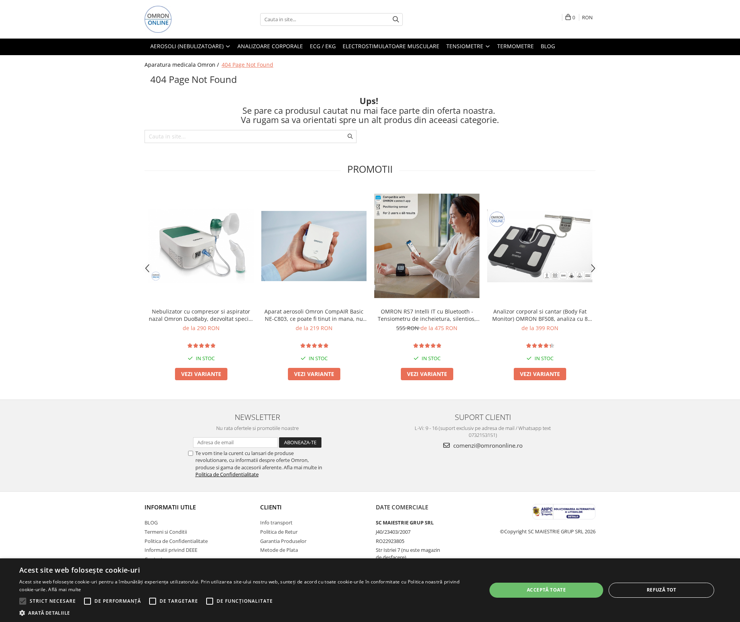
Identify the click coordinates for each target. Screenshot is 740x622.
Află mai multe (64, 589)
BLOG (151, 522)
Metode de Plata (279, 549)
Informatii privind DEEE (171, 549)
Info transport (276, 522)
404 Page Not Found (247, 64)
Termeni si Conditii (166, 531)
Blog (548, 46)
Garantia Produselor (283, 541)
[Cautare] (396, 19)
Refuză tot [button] (661, 590)
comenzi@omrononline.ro (487, 445)
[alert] (370, 590)
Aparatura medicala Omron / (182, 64)
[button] (246, 612)
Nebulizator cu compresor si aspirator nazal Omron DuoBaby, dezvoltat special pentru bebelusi (201, 315)
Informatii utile (170, 507)
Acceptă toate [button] (546, 590)
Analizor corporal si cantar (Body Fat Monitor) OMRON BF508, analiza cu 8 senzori (540, 315)
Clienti (271, 507)
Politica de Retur (279, 531)
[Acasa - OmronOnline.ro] (183, 19)
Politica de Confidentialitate (227, 474)
